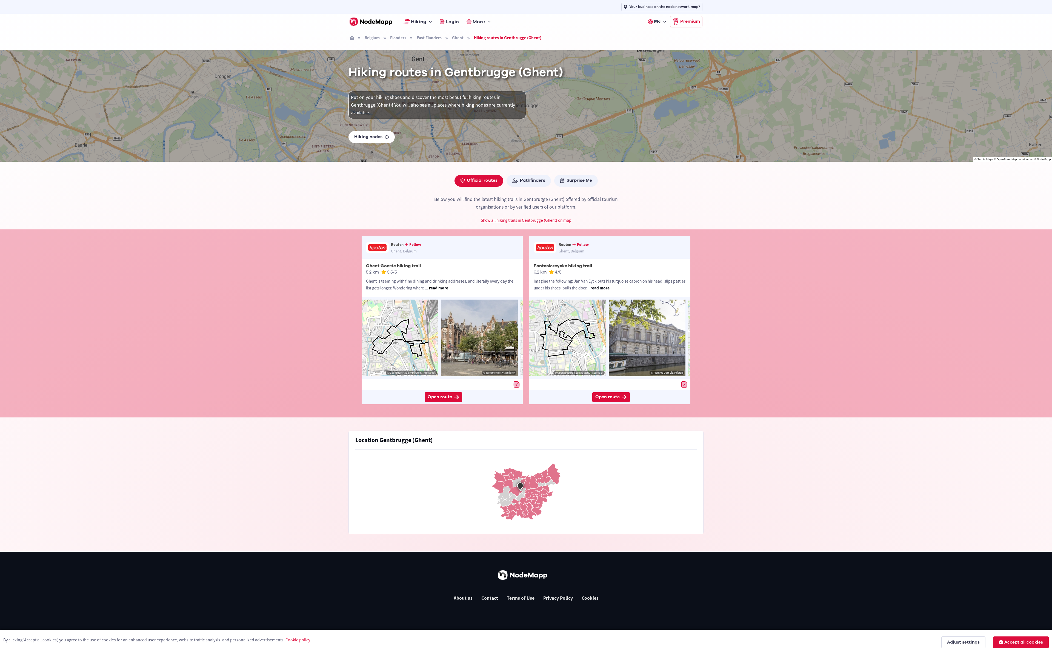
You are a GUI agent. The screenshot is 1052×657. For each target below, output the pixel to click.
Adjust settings (963, 642)
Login (452, 21)
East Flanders (429, 37)
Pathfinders (532, 180)
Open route (440, 397)
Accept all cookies (1023, 642)
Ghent (458, 37)
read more (438, 288)
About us (463, 598)
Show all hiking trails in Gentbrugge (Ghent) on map (526, 220)
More (479, 21)
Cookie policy (297, 639)
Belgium (372, 37)
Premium (690, 21)
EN (657, 21)
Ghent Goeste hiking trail (393, 266)
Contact (489, 598)
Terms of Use (520, 598)
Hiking (418, 21)
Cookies (590, 598)
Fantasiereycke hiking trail (563, 266)
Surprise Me (579, 180)
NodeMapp (1044, 159)
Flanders (398, 37)
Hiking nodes (368, 137)
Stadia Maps (985, 159)
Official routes (482, 180)
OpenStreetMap (1007, 159)
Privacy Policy (558, 598)
